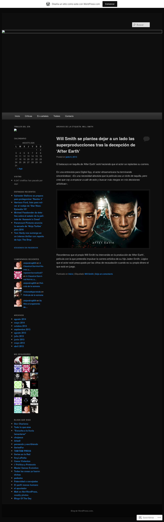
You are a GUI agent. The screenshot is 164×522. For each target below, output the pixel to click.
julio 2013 (19, 336)
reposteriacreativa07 (33, 272)
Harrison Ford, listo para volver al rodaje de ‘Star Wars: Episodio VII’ (28, 206)
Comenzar (110, 4)
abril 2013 (19, 346)
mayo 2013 (19, 342)
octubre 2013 (20, 325)
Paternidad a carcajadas (26, 481)
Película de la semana (33, 295)
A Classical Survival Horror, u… (33, 266)
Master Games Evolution (26, 467)
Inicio (17, 115)
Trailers (56, 115)
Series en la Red (22, 454)
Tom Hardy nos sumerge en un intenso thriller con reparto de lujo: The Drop (29, 236)
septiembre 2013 (22, 329)
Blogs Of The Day (22, 498)
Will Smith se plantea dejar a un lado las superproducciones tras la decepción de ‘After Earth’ (95, 144)
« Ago (19, 168)
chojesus (18, 437)
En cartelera (42, 115)
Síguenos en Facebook (26, 248)
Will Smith (89, 273)
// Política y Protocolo (25, 464)
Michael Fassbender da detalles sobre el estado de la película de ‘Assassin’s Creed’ (29, 216)
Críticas (28, 115)
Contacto (69, 115)
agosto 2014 (20, 319)
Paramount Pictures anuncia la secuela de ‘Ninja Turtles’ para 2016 (28, 226)
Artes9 (17, 440)
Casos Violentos (22, 461)
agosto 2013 (20, 332)
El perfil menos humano (26, 484)
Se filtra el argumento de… (32, 304)
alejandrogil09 (29, 262)
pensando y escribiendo (26, 444)
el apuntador (20, 488)
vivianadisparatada (32, 291)
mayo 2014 (19, 322)
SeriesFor (19, 447)
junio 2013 (19, 339)
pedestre (18, 477)
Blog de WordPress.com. (82, 510)
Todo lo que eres (22, 427)
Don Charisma (21, 423)
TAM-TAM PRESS (22, 450)
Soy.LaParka (20, 457)
